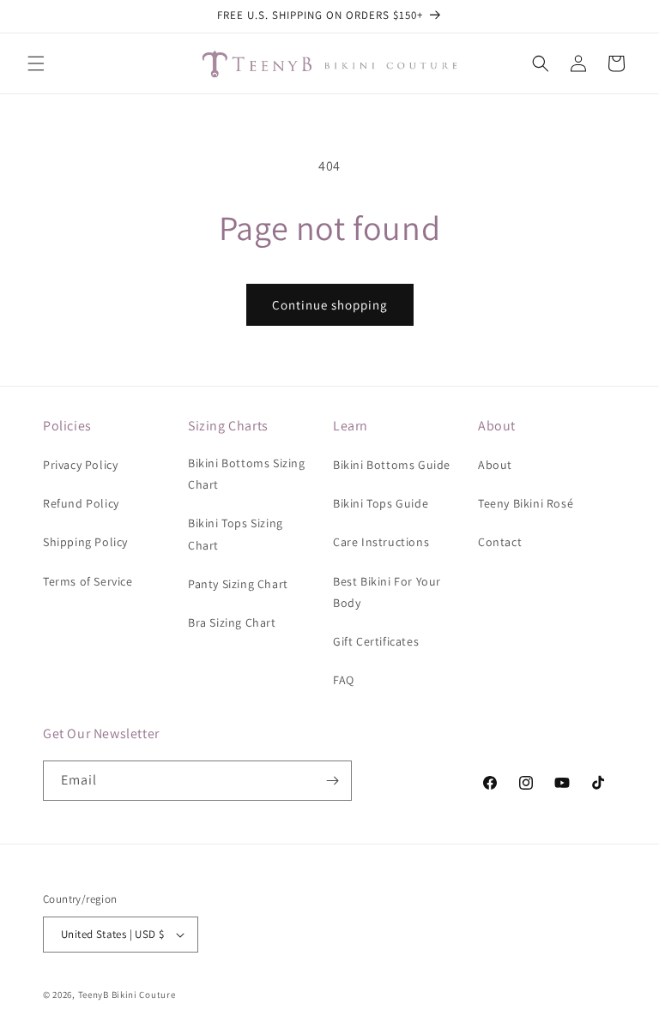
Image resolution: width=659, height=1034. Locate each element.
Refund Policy (81, 503)
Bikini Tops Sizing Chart (235, 533)
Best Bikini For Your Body (387, 592)
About (495, 464)
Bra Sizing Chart (232, 622)
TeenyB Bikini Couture (127, 995)
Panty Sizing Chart (238, 584)
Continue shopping (330, 305)
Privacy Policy (80, 464)
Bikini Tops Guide (380, 503)
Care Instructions (381, 542)
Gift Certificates (376, 641)
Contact (500, 542)
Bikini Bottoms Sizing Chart (246, 473)
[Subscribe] (332, 780)
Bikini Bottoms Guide (391, 464)
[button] (36, 63)
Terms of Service (88, 581)
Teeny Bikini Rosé (525, 503)
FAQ (343, 680)
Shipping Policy (85, 542)
